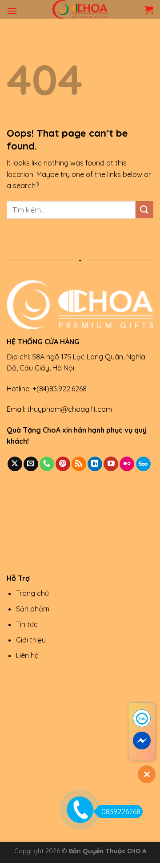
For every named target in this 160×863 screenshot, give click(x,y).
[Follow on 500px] (143, 464)
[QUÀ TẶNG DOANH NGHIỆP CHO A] (80, 9)
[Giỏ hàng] (148, 10)
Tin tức (27, 624)
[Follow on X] (15, 464)
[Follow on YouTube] (111, 464)
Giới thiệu (31, 639)
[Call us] (47, 464)
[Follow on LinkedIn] (95, 464)
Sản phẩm (32, 608)
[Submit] (144, 209)
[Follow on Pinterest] (63, 464)
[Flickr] (127, 464)
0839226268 (120, 811)
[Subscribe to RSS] (79, 464)
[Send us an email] (31, 464)
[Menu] (12, 11)
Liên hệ (27, 655)
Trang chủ (32, 593)
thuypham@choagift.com (69, 409)
